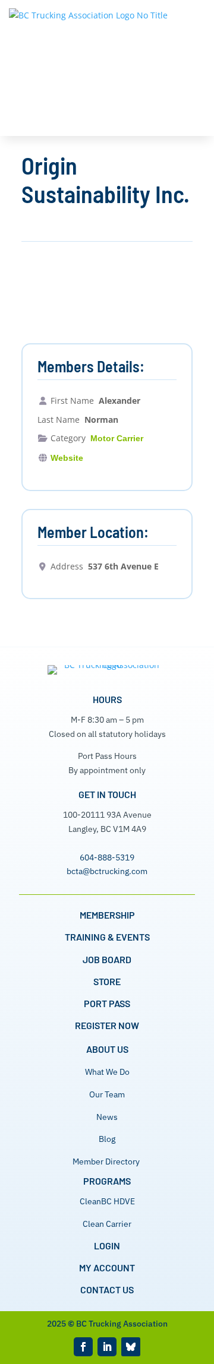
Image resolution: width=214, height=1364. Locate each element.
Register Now (107, 1025)
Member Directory (106, 1161)
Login (107, 1245)
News (107, 1117)
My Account (107, 1267)
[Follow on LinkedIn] (107, 1346)
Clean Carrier (107, 1224)
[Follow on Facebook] (83, 1346)
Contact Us (107, 1289)
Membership (107, 914)
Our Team (107, 1094)
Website (67, 458)
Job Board (107, 959)
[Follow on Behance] (130, 1346)
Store (107, 981)
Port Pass (107, 1003)
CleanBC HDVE (107, 1201)
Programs (107, 1180)
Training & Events (107, 936)
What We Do (107, 1071)
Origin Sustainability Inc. (105, 179)
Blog (107, 1139)
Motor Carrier (116, 438)
